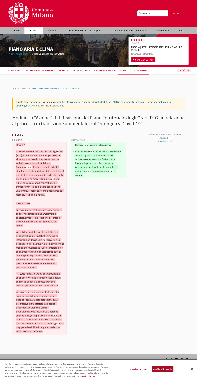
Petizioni (52, 30)
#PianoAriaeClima (17, 53)
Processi (33, 30)
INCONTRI (63, 70)
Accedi (176, 13)
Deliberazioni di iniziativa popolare (85, 30)
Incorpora (163, 141)
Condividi (164, 138)
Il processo (15, 70)
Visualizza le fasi (143, 59)
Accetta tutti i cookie (162, 369)
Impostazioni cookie (138, 369)
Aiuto (181, 30)
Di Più (182, 70)
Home (16, 30)
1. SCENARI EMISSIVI (105, 70)
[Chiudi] (192, 368)
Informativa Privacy (87, 376)
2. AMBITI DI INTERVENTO (133, 70)
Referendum (162, 30)
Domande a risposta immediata (129, 30)
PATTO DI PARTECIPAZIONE (40, 70)
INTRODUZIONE (81, 70)
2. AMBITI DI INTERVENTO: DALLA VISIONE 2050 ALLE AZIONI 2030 (49, 88)
